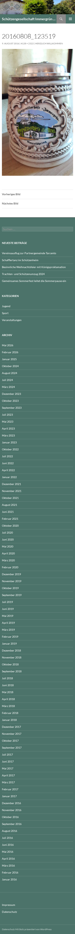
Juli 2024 (7, 380)
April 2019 (8, 622)
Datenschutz (9, 911)
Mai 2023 (7, 421)
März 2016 (8, 865)
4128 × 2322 (27, 43)
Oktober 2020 (10, 525)
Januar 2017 (9, 796)
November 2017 (11, 733)
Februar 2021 (10, 518)
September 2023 (12, 407)
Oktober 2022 (10, 449)
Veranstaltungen (12, 320)
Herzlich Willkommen (49, 43)
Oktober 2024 (10, 366)
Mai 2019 (7, 615)
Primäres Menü (70, 19)
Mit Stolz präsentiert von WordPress (33, 929)
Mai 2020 (7, 546)
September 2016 (12, 824)
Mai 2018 (7, 692)
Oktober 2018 (10, 664)
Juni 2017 (8, 761)
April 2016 (8, 858)
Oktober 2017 (10, 740)
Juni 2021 (8, 511)
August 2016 (9, 830)
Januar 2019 (9, 643)
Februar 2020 (10, 567)
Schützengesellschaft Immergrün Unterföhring (29, 19)
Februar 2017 (10, 789)
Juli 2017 (7, 754)
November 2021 (11, 491)
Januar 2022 (9, 477)
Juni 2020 (8, 539)
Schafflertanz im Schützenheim (20, 260)
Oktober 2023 (10, 400)
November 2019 (11, 581)
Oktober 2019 (10, 588)
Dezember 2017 (11, 726)
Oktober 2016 (10, 817)
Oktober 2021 (10, 497)
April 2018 (8, 699)
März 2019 (8, 629)
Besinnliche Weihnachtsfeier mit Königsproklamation (34, 267)
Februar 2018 (10, 713)
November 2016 (11, 810)
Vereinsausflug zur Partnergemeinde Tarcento (29, 253)
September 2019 (12, 595)
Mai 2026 (7, 345)
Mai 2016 (7, 851)
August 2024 (9, 373)
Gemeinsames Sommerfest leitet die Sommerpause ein (34, 280)
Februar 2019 (10, 636)
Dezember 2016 (11, 803)
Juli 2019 (7, 602)
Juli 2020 (7, 532)
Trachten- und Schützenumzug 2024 (23, 274)
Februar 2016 (10, 872)
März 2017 (8, 782)
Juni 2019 (8, 608)
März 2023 (8, 435)
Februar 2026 (10, 352)
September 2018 (12, 671)
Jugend (6, 306)
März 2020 (8, 560)
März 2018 (8, 706)
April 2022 (8, 470)
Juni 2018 (8, 685)
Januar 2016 (9, 879)
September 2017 (12, 747)
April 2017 (8, 775)
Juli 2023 (7, 414)
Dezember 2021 (11, 484)
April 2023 (8, 428)
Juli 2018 (7, 678)
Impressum (8, 904)
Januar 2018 (9, 719)
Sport (5, 313)
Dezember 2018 (11, 650)
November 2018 (11, 657)
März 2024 (8, 386)
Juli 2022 (7, 456)
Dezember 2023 (11, 393)
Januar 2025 (9, 359)
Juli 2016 (7, 837)
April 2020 (8, 553)
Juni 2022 (8, 463)
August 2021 (9, 504)
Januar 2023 (9, 442)
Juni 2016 (8, 844)
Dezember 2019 (11, 574)
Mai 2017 (7, 768)
